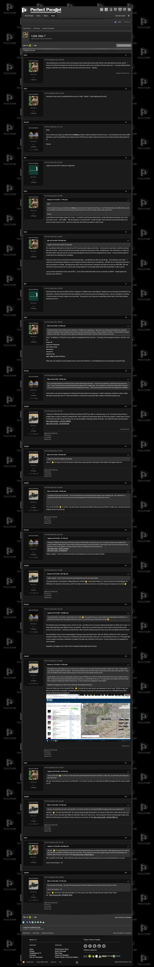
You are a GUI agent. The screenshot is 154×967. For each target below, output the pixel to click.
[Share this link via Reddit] (32, 922)
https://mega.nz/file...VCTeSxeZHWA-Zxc (106, 817)
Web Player (58, 953)
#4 (126, 158)
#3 (126, 122)
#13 (126, 530)
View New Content (120, 16)
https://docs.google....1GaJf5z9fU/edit (57, 423)
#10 (126, 406)
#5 (126, 191)
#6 (126, 232)
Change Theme (30, 962)
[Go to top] (77, 962)
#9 (126, 371)
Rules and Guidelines (118, 933)
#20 (126, 872)
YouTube (120, 9)
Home (31, 949)
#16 (126, 656)
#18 (126, 796)
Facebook (111, 9)
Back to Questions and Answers (123, 917)
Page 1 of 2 (25, 45)
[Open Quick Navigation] (128, 16)
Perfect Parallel (29, 16)
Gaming (31, 951)
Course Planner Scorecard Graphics (66, 957)
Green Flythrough (60, 951)
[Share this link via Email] (38, 922)
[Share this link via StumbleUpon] (35, 922)
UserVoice (108, 946)
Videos (38, 16)
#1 (126, 55)
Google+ (115, 9)
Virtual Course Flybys (62, 949)
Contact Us (53, 962)
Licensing (32, 955)
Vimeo (124, 9)
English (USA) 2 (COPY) (42, 962)
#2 (126, 88)
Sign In (119, 22)
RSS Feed (101, 9)
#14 (126, 565)
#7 (126, 284)
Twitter (106, 9)
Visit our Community (36, 957)
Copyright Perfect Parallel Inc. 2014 (123, 962)
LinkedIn (129, 9)
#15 (126, 604)
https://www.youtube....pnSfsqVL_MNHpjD (58, 421)
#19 (126, 838)
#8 (126, 317)
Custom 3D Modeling (62, 955)
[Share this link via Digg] (27, 922)
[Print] (41, 922)
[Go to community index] (41, 10)
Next (35, 45)
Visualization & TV (35, 953)
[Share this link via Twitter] (23, 922)
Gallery (45, 16)
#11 (126, 446)
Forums (53, 16)
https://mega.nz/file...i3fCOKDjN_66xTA (60, 895)
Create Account (127, 22)
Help (60, 962)
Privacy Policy (127, 933)
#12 (126, 483)
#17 (126, 763)
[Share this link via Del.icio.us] (30, 922)
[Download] (43, 922)
